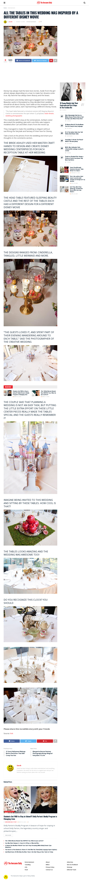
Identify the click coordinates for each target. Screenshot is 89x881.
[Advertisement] (30, 77)
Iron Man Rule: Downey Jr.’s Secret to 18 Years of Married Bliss (22, 843)
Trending (28, 864)
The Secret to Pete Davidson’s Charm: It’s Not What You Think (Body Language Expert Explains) (31, 849)
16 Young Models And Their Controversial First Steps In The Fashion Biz (69, 105)
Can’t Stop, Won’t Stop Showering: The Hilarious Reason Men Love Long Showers (76, 189)
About (48, 862)
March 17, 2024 (45, 396)
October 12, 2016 (20, 21)
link (11, 733)
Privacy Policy (50, 867)
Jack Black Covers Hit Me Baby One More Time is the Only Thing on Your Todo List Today (29, 852)
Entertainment (11, 8)
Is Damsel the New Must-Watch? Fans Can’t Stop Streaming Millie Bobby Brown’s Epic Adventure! (28, 846)
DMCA (47, 864)
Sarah (10, 21)
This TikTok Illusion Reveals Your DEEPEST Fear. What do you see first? (48, 392)
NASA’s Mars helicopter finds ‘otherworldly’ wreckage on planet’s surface (74, 148)
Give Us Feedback (72, 864)
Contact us (49, 870)
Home (5, 8)
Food (26, 870)
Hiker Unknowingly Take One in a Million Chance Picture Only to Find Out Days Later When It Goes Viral (74, 116)
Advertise (70, 862)
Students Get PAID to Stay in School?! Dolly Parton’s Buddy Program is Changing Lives (21, 392)
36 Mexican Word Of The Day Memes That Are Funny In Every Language (74, 125)
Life (26, 867)
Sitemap (69, 867)
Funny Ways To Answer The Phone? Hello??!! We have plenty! (74, 140)
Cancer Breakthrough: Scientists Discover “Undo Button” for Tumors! (76, 168)
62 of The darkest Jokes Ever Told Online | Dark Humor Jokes (74, 133)
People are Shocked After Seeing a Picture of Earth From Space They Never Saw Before (74, 158)
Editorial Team (71, 870)
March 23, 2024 (17, 396)
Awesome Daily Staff (11, 822)
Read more (8, 835)
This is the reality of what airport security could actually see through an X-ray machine (77, 178)
